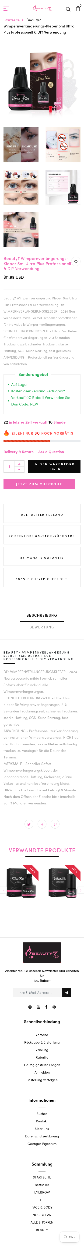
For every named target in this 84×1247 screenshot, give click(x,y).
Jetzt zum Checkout (39, 484)
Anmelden (42, 1072)
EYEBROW (42, 1192)
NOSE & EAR (42, 1215)
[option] (21, 892)
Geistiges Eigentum (42, 1143)
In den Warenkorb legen (54, 466)
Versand (42, 1035)
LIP (42, 1199)
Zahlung (42, 1050)
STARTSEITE (42, 1177)
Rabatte (42, 1057)
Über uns (42, 1128)
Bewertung (42, 627)
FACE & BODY (42, 1207)
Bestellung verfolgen (42, 1080)
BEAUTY (42, 1230)
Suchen (42, 1113)
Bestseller (42, 1184)
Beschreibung (42, 616)
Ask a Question (51, 452)
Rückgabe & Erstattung (42, 1042)
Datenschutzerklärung (42, 1136)
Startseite (12, 19)
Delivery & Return (19, 452)
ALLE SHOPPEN (42, 1222)
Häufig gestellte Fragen (42, 1065)
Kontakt (42, 1121)
